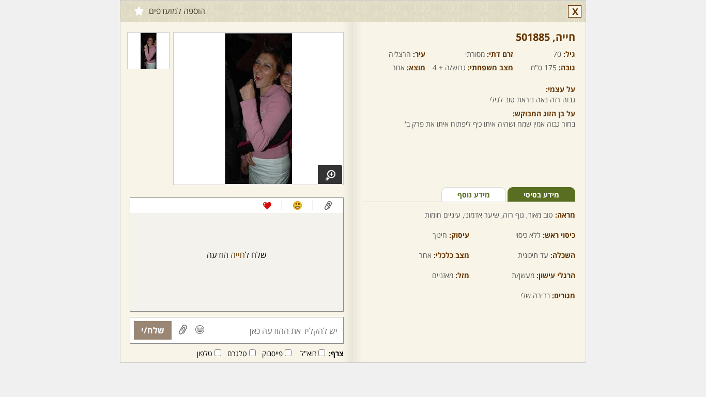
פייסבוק (272, 353)
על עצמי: (560, 89)
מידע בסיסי (541, 195)
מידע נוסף (473, 195)
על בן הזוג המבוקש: (544, 113)
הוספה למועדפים (177, 11)
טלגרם (237, 353)
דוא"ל (308, 353)
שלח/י (152, 330)
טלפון (204, 353)
